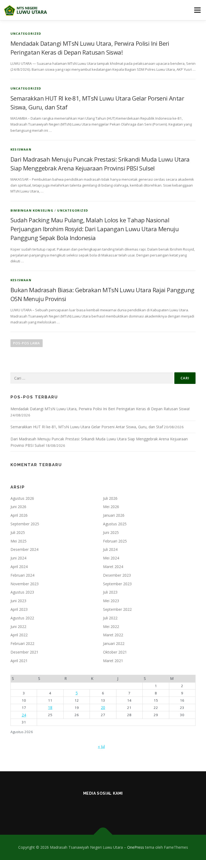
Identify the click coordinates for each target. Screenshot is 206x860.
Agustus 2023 (22, 592)
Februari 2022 (22, 643)
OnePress (135, 847)
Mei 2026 (111, 506)
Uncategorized (25, 33)
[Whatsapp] (129, 807)
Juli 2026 (110, 498)
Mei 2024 (111, 558)
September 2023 (117, 583)
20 (103, 707)
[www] (103, 807)
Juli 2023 (110, 592)
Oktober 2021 (115, 652)
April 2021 (19, 660)
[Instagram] (77, 807)
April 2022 (19, 634)
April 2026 (19, 515)
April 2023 (19, 609)
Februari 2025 (115, 541)
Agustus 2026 (22, 498)
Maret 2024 (113, 566)
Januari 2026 (113, 515)
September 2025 (24, 523)
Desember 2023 (117, 575)
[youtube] (116, 807)
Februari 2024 (22, 575)
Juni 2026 (18, 506)
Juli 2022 (110, 617)
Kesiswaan (20, 149)
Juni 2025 (111, 532)
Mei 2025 (18, 541)
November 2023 (24, 583)
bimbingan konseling (31, 210)
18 (50, 707)
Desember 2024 (24, 549)
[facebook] (90, 807)
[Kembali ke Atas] (103, 834)
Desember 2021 (24, 652)
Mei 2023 (111, 600)
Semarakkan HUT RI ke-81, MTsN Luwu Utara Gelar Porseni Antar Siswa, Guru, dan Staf (86, 426)
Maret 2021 (113, 660)
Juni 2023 (18, 600)
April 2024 (19, 566)
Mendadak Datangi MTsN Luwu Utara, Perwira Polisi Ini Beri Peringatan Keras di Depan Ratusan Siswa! (100, 408)
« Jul (101, 746)
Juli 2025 (17, 532)
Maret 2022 (113, 634)
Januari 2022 (113, 643)
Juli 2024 (110, 549)
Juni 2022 (18, 626)
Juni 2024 (18, 558)
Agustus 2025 (115, 523)
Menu (197, 10)
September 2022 (117, 609)
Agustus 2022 (22, 617)
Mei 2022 (111, 626)
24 (24, 715)
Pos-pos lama (26, 343)
